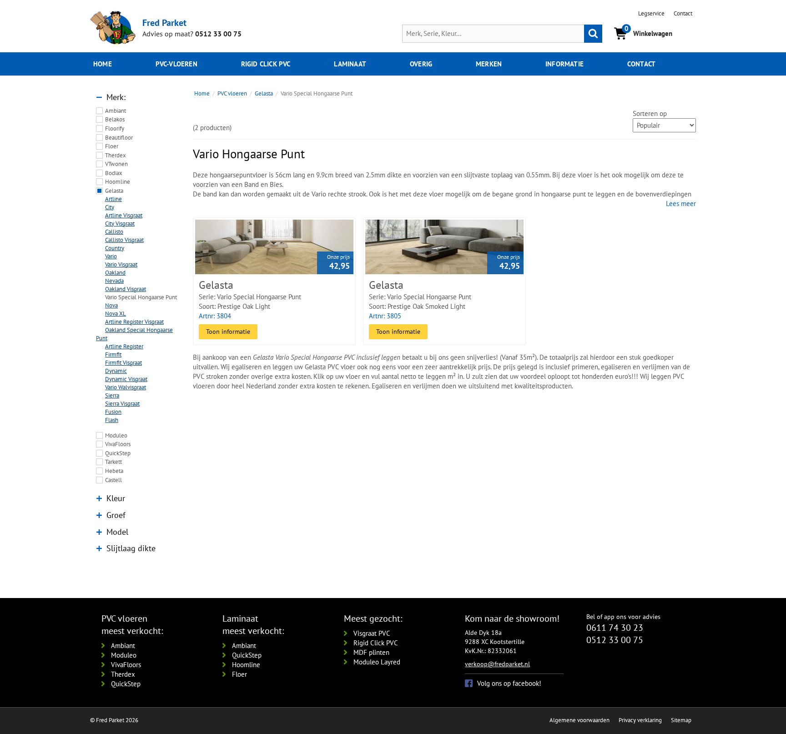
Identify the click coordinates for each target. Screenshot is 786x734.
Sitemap (681, 720)
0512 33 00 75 (218, 33)
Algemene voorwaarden (579, 720)
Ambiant (115, 111)
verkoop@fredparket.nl (497, 664)
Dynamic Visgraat (126, 379)
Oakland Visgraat (125, 289)
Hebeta (114, 471)
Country (114, 248)
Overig (421, 64)
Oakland (115, 273)
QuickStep (118, 453)
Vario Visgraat (121, 264)
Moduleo (116, 435)
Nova (111, 305)
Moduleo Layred (376, 662)
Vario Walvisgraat (125, 387)
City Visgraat (120, 223)
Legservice (651, 13)
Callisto (114, 232)
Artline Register (124, 346)
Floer (111, 146)
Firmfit (113, 354)
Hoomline (117, 182)
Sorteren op (650, 113)
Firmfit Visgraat (123, 363)
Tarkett (113, 462)
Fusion (113, 412)
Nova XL (115, 313)
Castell (113, 480)
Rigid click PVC (266, 64)
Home (102, 64)
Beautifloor (119, 137)
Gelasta (114, 191)
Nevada (114, 281)
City (109, 207)
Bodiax (113, 173)
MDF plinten (371, 652)
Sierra (112, 395)
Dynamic (116, 371)
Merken (489, 64)
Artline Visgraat (123, 215)
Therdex (115, 155)
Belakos (115, 119)
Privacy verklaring (640, 720)
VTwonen (116, 164)
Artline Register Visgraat (134, 322)
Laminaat (350, 64)
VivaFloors (118, 444)
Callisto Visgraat (124, 240)
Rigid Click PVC (375, 642)
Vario (111, 256)
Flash (111, 420)
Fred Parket (164, 22)
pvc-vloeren (176, 64)
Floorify (114, 128)
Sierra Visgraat (122, 403)
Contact (683, 13)
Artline (113, 199)
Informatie (564, 64)
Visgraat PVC (371, 633)
